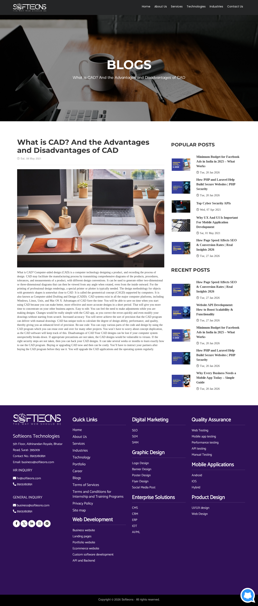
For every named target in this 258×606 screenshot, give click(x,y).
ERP (134, 520)
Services (79, 444)
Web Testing (200, 430)
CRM (135, 514)
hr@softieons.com (29, 478)
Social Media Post (143, 487)
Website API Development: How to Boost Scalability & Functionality (214, 309)
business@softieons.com (38, 462)
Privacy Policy (83, 503)
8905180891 (37, 456)
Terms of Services (86, 485)
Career (77, 471)
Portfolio (79, 464)
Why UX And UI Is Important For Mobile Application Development (217, 222)
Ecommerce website (86, 548)
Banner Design (141, 469)
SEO (135, 430)
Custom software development (93, 554)
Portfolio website (84, 542)
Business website (84, 530)
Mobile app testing (204, 436)
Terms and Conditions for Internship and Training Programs (98, 494)
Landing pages (82, 536)
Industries (80, 451)
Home (146, 6)
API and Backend (84, 560)
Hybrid (196, 487)
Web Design (200, 514)
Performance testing (205, 442)
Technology (81, 457)
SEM (135, 436)
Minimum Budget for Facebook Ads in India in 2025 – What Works (217, 161)
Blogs (77, 478)
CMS (135, 508)
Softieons (127, 599)
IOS (194, 481)
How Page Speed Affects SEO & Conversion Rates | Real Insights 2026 (216, 245)
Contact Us (235, 6)
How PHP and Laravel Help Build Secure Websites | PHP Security (215, 184)
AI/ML (136, 532)
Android (197, 475)
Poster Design (141, 475)
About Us (80, 437)
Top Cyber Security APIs (213, 203)
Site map (79, 510)
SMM (135, 442)
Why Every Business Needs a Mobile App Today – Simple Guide (216, 377)
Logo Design (140, 463)
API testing (199, 448)
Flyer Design (140, 481)
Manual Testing (202, 454)
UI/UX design (200, 508)
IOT (134, 526)
